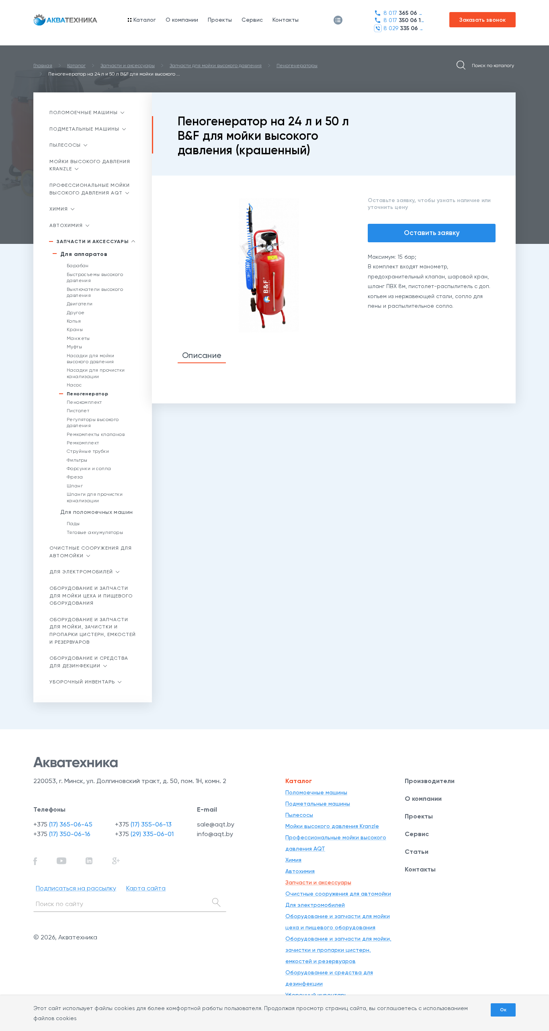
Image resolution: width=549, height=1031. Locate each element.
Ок (503, 1010)
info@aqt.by (215, 834)
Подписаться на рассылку (76, 888)
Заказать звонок (482, 19)
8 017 (403, 13)
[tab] (202, 355)
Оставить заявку (432, 233)
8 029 (403, 28)
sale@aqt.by (215, 824)
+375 (62, 824)
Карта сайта (146, 888)
